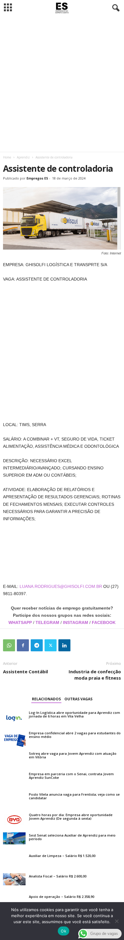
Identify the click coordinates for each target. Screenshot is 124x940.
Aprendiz (23, 157)
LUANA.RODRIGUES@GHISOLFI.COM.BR (61, 586)
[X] (51, 645)
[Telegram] (37, 645)
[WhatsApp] (9, 645)
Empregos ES (37, 178)
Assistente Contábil (25, 671)
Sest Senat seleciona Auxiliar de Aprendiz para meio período (72, 837)
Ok (63, 931)
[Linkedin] (64, 645)
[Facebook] (23, 645)
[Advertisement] (62, 84)
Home (7, 157)
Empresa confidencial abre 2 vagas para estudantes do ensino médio (75, 735)
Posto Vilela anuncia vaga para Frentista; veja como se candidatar (74, 796)
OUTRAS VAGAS (78, 699)
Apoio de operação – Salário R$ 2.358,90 (61, 896)
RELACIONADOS (46, 699)
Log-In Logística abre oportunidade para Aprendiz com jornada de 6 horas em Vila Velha (74, 714)
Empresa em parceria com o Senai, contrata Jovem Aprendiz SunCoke (71, 776)
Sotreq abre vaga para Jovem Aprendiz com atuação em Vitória (72, 755)
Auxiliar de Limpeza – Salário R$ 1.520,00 (62, 855)
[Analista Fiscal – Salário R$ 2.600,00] (14, 879)
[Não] (116, 921)
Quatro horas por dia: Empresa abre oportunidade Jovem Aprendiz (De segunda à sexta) (71, 817)
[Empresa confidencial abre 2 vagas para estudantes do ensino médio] (14, 738)
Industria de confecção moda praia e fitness (95, 674)
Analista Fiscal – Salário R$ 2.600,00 (57, 876)
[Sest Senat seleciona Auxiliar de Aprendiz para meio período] (14, 838)
